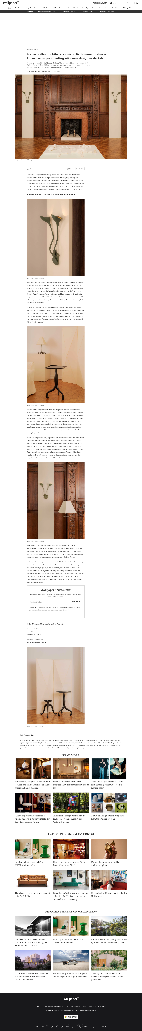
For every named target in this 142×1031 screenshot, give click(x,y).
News (58, 71)
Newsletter (81, 168)
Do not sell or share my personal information (78, 1010)
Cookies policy (100, 1006)
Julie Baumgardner (34, 71)
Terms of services (49, 607)
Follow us (71, 168)
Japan (36, 554)
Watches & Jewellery (58, 8)
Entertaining (115, 8)
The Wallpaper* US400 (68, 11)
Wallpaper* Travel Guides (107, 11)
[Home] (9, 8)
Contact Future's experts (53, 1006)
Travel (106, 8)
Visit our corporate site (91, 1025)
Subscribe (129, 2)
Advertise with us (52, 1010)
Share (31, 168)
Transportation (96, 8)
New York (30, 634)
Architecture (18, 8)
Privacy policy (88, 1006)
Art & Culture (44, 8)
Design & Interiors (32, 49)
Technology (85, 8)
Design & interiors (31, 8)
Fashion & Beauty (73, 8)
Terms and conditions (73, 1006)
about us (39, 1006)
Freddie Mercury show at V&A (46, 11)
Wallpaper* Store (128, 8)
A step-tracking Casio (87, 11)
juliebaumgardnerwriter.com (85, 748)
